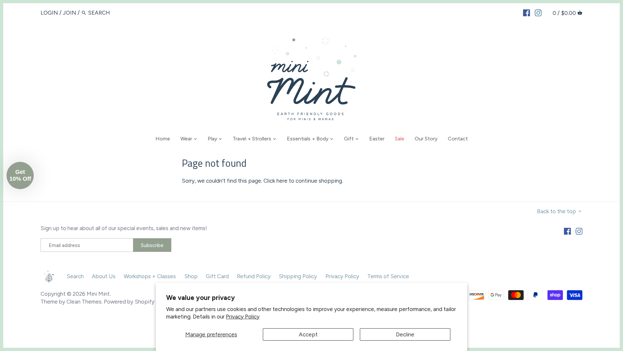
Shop (191, 276)
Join (69, 12)
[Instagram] (538, 12)
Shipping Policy (298, 276)
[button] (20, 175)
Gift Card (217, 276)
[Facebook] (526, 12)
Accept (308, 334)
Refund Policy (254, 276)
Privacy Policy (243, 316)
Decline (405, 334)
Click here (275, 180)
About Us (104, 276)
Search (75, 276)
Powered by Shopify (129, 301)
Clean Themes (84, 301)
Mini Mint (98, 294)
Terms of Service (388, 276)
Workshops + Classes (150, 276)
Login (49, 12)
